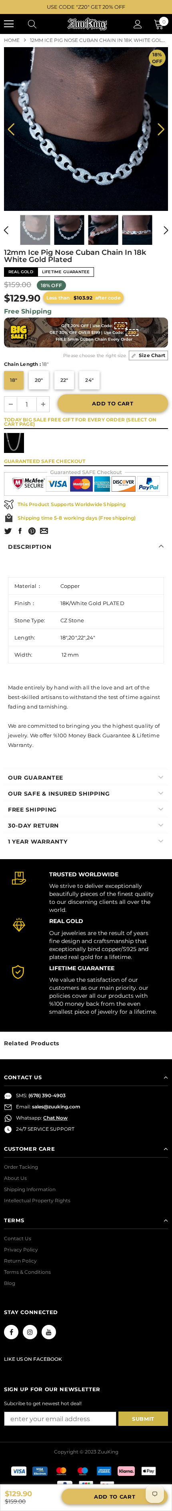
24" (89, 380)
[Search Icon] (40, 24)
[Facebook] (11, 1332)
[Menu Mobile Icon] (9, 24)
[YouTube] (49, 1332)
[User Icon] (138, 24)
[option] (86, 129)
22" (64, 380)
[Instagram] (30, 1332)
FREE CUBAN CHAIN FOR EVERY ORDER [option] (86, 7)
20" (39, 380)
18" (14, 380)
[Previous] (11, 129)
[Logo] (87, 24)
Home (12, 40)
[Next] (161, 129)
